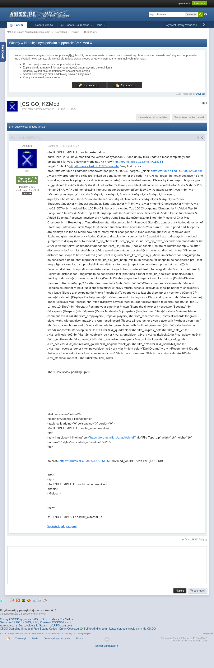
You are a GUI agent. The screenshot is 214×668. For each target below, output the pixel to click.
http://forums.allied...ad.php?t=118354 (138, 161)
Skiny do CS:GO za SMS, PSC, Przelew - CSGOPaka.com (36, 622)
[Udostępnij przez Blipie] (18, 600)
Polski (35, 638)
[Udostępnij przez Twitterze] (1, 600)
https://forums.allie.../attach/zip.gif (112, 437)
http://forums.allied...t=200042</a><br (177, 170)
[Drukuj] (39, 600)
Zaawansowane (205, 14)
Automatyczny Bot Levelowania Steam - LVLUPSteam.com (36, 625)
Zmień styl (20, 638)
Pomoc (79, 638)
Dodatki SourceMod (76, 25)
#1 (198, 137)
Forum (18, 25)
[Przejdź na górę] (107, 639)
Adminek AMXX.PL (44, 109)
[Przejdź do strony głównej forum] (39, 14)
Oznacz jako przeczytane (57, 638)
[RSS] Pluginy (84, 633)
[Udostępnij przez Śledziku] (23, 600)
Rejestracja (199, 3)
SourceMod (54, 633)
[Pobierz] (45, 600)
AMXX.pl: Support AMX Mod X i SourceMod (21, 633)
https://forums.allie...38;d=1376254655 (85, 461)
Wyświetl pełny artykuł (61, 526)
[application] (107, 564)
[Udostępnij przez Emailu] (34, 600)
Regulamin (208, 633)
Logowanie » (183, 3)
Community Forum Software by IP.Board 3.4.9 (184, 638)
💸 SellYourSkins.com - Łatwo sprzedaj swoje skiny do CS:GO (118, 628)
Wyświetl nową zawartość (181, 25)
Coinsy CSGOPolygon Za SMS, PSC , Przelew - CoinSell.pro (37, 619)
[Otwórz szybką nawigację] (204, 25)
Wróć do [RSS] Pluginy (194, 539)
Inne (99, 25)
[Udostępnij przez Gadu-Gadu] (29, 600)
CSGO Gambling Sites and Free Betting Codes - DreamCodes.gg (39, 628)
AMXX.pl (188, 640)
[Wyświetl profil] (27, 158)
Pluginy (68, 633)
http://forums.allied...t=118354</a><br (94, 166)
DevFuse (200, 94)
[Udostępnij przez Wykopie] (12, 600)
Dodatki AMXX (43, 25)
